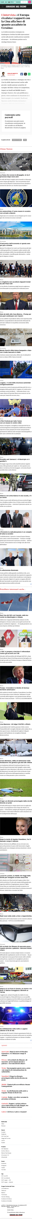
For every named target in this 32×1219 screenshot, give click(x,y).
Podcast (3, 1126)
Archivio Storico (5, 1151)
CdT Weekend (4, 1149)
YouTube (3, 1169)
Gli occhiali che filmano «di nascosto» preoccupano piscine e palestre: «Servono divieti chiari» (14, 1061)
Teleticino (3, 1190)
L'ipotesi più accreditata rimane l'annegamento (16, 1085)
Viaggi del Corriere (5, 1138)
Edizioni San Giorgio (6, 1153)
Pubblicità (3, 1134)
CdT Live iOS (4, 1176)
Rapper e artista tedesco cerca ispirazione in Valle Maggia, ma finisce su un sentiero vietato (15, 1105)
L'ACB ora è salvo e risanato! (14, 1112)
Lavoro (3, 1140)
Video (2, 1124)
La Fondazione (5, 1188)
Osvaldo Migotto (12, 73)
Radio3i (3, 1192)
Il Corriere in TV (5, 1155)
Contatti (3, 1132)
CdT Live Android (5, 1178)
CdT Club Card (4, 1136)
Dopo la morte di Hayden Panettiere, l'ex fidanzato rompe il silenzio (15, 1053)
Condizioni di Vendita (6, 1201)
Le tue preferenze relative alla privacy (16, 1212)
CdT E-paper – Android (7, 1182)
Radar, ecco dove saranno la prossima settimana (15, 1098)
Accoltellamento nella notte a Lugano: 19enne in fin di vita (15, 1092)
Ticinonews (4, 1194)
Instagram (3, 1165)
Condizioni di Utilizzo (6, 1199)
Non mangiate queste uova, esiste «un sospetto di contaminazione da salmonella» (16, 1070)
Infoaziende (4, 1157)
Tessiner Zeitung (5, 1197)
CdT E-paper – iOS (6, 1180)
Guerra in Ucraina (17, 140)
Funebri (3, 1142)
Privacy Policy (10, 1207)
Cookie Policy (10, 1210)
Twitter (3, 1167)
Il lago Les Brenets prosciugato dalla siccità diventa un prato (14, 1078)
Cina (25, 140)
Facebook (3, 1163)
